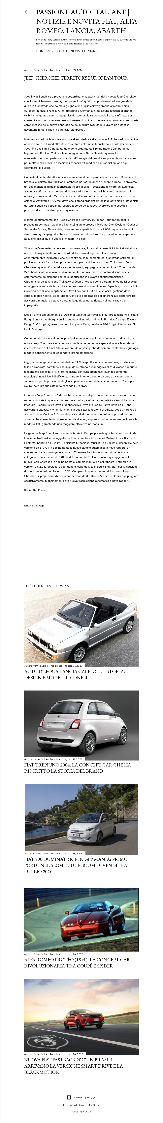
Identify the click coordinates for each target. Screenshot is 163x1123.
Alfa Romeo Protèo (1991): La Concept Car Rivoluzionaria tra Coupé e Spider (77, 963)
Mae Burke (94, 1104)
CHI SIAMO (90, 51)
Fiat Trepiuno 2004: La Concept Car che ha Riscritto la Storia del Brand (77, 768)
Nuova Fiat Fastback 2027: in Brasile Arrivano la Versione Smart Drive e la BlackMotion (73, 1066)
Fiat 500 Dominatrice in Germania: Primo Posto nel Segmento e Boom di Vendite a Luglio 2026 (76, 865)
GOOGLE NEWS (68, 51)
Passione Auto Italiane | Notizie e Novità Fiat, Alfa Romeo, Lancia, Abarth (86, 21)
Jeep (41, 505)
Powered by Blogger (84, 1097)
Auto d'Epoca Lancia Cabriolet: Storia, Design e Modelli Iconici (74, 674)
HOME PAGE (45, 51)
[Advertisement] (81, 546)
